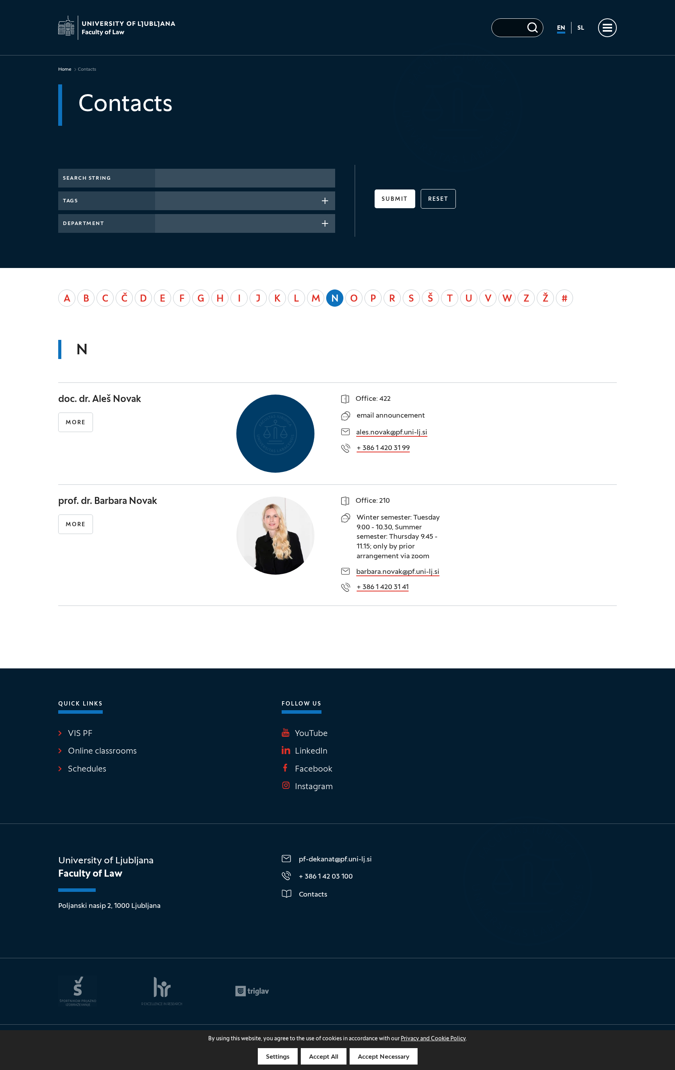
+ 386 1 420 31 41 (383, 587)
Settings (277, 1057)
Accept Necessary (383, 1057)
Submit (395, 199)
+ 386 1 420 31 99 (383, 448)
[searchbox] (162, 200)
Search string (87, 178)
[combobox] (245, 200)
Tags (70, 201)
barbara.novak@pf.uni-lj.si (397, 572)
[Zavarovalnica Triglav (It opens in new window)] (252, 991)
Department (83, 224)
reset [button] (438, 199)
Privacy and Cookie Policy (433, 1038)
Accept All (323, 1057)
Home (64, 69)
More (76, 422)
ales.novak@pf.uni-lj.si (391, 432)
